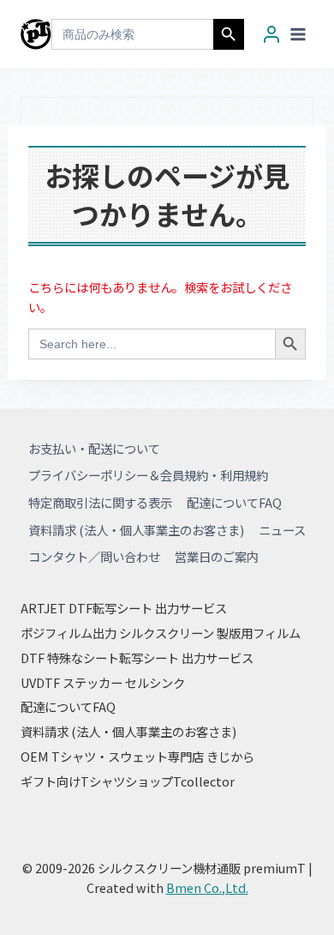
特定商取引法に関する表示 (100, 502)
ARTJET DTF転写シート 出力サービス (124, 608)
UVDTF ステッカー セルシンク (103, 682)
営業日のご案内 (217, 556)
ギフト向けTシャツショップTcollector (128, 781)
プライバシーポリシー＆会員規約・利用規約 (148, 475)
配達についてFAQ (234, 502)
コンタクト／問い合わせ (94, 556)
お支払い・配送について (94, 448)
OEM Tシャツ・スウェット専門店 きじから (137, 756)
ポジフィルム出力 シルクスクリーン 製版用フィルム (161, 633)
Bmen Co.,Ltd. (207, 887)
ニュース (282, 530)
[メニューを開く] (297, 34)
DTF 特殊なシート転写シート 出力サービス (137, 657)
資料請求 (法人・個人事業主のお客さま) (136, 530)
